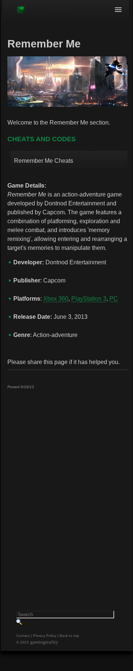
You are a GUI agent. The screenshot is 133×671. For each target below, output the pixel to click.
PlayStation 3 (88, 298)
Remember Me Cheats (43, 161)
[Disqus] (67, 487)
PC (113, 298)
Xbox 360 (55, 298)
